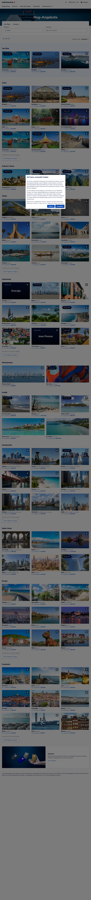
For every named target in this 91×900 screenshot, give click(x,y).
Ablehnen (50, 206)
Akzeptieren (60, 206)
